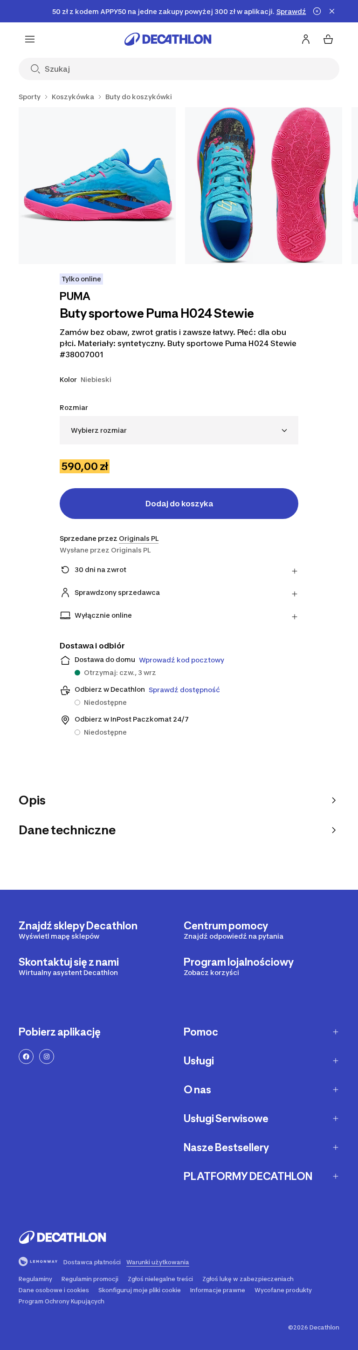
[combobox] (179, 430)
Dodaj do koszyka (179, 503)
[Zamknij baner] (331, 11)
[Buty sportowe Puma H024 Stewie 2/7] (263, 185)
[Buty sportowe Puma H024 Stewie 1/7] (97, 185)
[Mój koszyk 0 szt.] (328, 39)
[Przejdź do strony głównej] (168, 39)
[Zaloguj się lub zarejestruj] (306, 39)
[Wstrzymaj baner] (317, 11)
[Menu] (30, 39)
